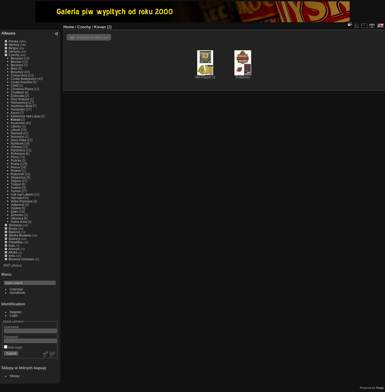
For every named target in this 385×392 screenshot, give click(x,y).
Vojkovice (17, 204)
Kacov (15, 112)
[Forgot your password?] (51, 354)
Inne (12, 255)
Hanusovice (19, 102)
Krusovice (18, 123)
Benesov (17, 58)
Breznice (17, 65)
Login (14, 315)
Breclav (16, 61)
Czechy (14, 55)
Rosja (13, 228)
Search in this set (92, 37)
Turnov (16, 191)
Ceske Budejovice (24, 78)
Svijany (16, 181)
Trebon (16, 184)
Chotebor (17, 92)
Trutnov (16, 187)
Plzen (15, 157)
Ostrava (16, 146)
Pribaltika (15, 242)
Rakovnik (17, 174)
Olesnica (17, 218)
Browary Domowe (21, 259)
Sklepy (14, 376)
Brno (14, 68)
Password (11, 337)
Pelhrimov (18, 153)
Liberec (16, 126)
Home (68, 27)
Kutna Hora (19, 221)
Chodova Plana (22, 89)
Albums (8, 33)
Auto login (14, 347)
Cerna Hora (19, 75)
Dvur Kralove (20, 99)
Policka (16, 160)
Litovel (15, 129)
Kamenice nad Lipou (25, 116)
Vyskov (16, 208)
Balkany (14, 238)
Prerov (15, 167)
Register (16, 312)
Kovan (15, 119)
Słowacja (15, 225)
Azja (11, 245)
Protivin (16, 170)
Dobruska (18, 95)
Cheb (15, 85)
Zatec (15, 211)
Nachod (16, 133)
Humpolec (18, 109)
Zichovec (17, 215)
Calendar (16, 289)
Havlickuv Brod (21, 106)
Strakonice (18, 177)
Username (11, 327)
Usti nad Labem (22, 194)
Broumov (17, 72)
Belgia (13, 48)
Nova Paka (18, 140)
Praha (15, 163)
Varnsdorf (17, 198)
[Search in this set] (349, 24)
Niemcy (14, 44)
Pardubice (18, 150)
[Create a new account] (45, 354)
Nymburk (17, 143)
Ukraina (14, 51)
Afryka (12, 252)
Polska (13, 41)
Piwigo (380, 387)
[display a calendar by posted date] (371, 25)
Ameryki (14, 249)
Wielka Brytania (20, 235)
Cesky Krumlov (21, 82)
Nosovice (17, 136)
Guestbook (17, 292)
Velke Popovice (22, 201)
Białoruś (14, 232)
